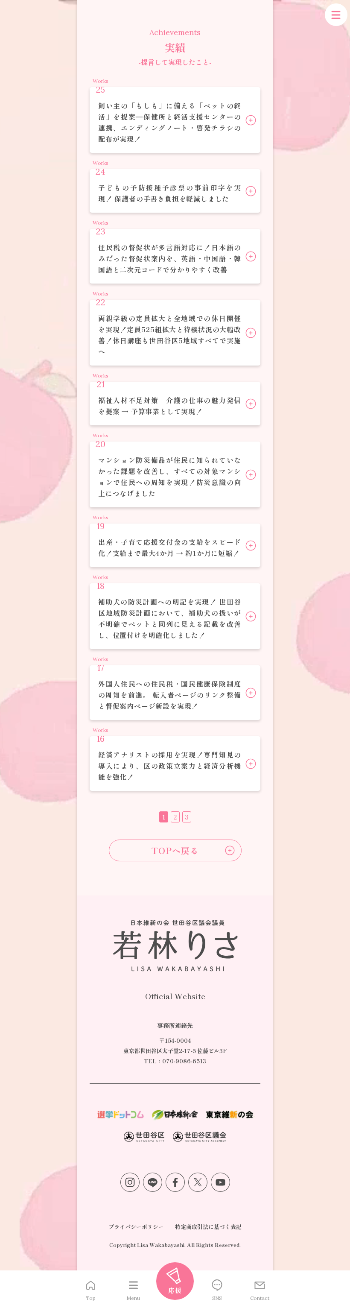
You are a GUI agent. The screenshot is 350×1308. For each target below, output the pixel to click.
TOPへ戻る (175, 850)
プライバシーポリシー (136, 1227)
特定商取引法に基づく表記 (208, 1227)
